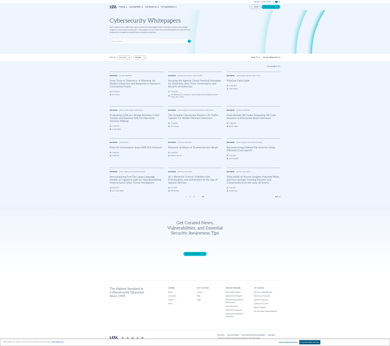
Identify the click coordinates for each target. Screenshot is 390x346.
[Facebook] (137, 338)
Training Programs (233, 288)
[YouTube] (132, 338)
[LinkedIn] (123, 338)
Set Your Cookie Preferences (288, 342)
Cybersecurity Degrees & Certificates (234, 315)
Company (171, 288)
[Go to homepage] (113, 7)
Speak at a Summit (261, 304)
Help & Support (203, 288)
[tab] (123, 7)
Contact (200, 292)
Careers (171, 300)
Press (170, 304)
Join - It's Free (267, 1)
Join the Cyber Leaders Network (265, 311)
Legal (199, 300)
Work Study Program (232, 292)
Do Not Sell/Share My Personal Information (253, 335)
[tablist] (132, 57)
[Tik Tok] (142, 338)
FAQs (198, 296)
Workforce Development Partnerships (234, 301)
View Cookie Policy (57, 342)
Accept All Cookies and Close (309, 342)
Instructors (172, 296)
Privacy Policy (221, 335)
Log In (258, 1)
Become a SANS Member (263, 292)
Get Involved (259, 288)
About (170, 292)
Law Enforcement (231, 306)
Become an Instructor (262, 296)
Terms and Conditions (233, 335)
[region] (195, 342)
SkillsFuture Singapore (233, 310)
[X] (128, 338)
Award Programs (260, 307)
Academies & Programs (234, 296)
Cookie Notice (271, 335)
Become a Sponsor (261, 300)
